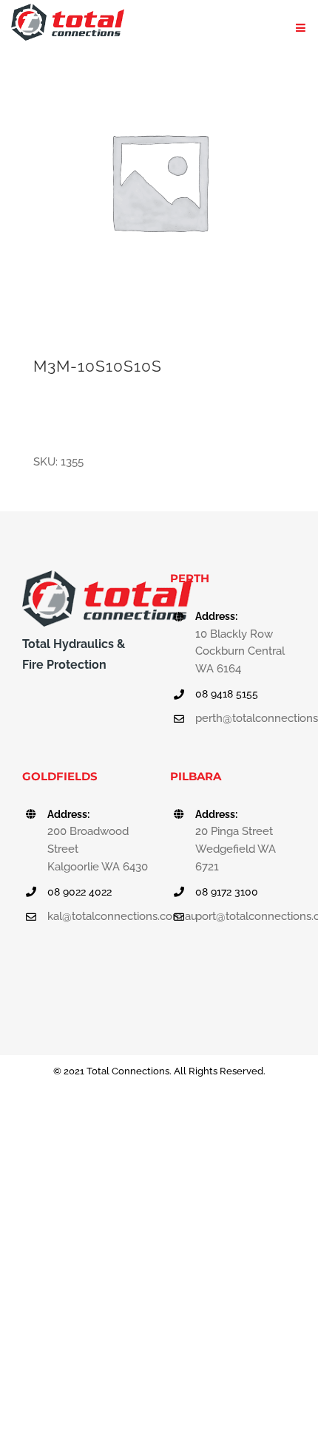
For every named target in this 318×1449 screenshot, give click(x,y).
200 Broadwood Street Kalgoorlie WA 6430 (97, 849)
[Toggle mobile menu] (301, 27)
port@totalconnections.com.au (245, 916)
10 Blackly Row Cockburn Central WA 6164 (240, 651)
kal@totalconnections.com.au (97, 916)
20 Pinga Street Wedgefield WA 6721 (235, 849)
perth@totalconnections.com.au (245, 718)
